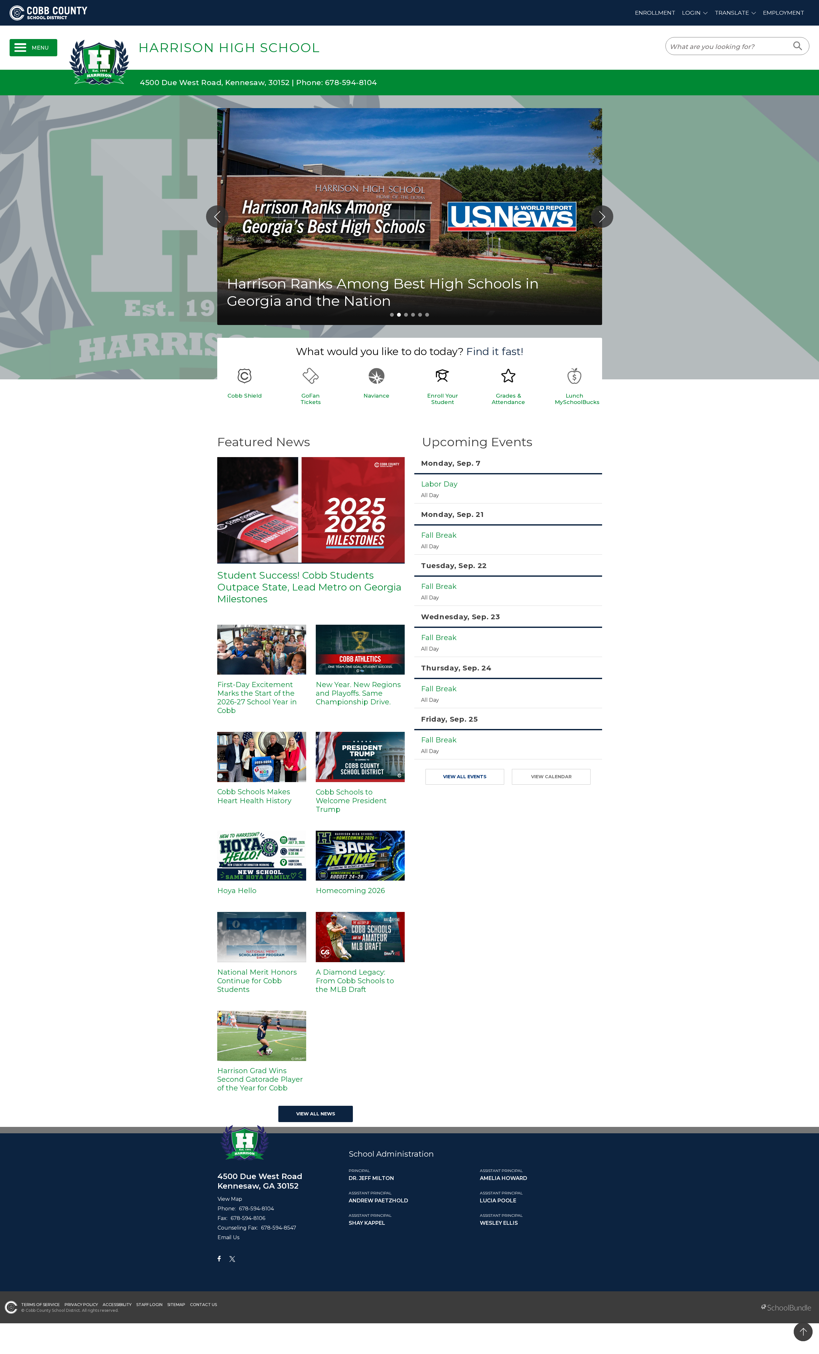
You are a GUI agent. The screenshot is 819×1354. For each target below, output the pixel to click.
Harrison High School (229, 47)
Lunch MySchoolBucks (577, 398)
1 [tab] (392, 315)
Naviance (376, 395)
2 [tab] (399, 315)
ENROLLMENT (655, 12)
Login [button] (691, 12)
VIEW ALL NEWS (315, 1114)
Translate (732, 12)
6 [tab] (427, 315)
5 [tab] (420, 315)
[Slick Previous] (217, 216)
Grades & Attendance (508, 398)
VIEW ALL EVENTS (465, 777)
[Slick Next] (602, 216)
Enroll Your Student (442, 398)
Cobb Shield (244, 395)
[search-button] (798, 46)
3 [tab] (406, 315)
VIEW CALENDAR (551, 777)
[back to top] (803, 1331)
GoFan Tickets (310, 398)
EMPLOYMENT (783, 12)
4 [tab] (413, 315)
